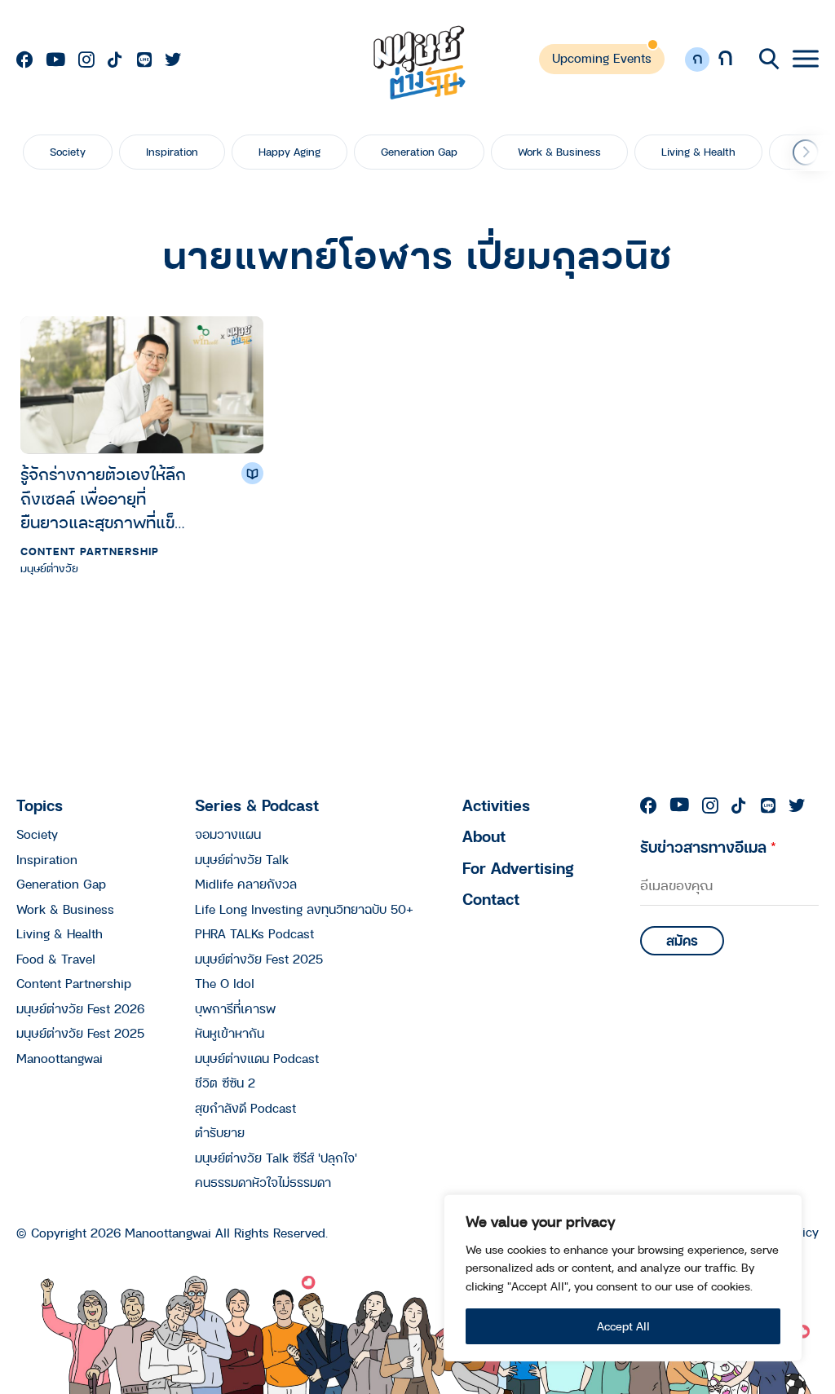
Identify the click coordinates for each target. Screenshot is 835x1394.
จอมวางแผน (228, 834)
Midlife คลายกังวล (246, 884)
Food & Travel (55, 959)
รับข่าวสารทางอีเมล (708, 847)
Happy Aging (289, 151)
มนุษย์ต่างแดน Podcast (257, 1058)
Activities (496, 805)
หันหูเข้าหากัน (229, 1033)
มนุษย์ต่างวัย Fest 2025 (80, 1033)
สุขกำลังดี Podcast (245, 1108)
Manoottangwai (59, 1058)
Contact (490, 899)
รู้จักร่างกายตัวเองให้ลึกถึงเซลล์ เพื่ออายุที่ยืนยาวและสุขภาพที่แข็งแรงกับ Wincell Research (103, 498)
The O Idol (224, 983)
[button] (806, 152)
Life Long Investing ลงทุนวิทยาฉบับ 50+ (304, 909)
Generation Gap (419, 151)
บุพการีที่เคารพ (235, 1008)
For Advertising (518, 868)
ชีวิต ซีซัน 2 (225, 1083)
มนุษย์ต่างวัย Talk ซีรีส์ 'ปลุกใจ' (276, 1158)
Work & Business (559, 151)
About (484, 836)
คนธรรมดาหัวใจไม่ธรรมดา (263, 1182)
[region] (623, 1277)
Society (68, 151)
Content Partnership (89, 551)
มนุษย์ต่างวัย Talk (242, 859)
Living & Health (698, 151)
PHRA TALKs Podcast (254, 933)
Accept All (623, 1325)
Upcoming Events (602, 58)
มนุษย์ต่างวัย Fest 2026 (80, 1008)
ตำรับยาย (220, 1132)
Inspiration (172, 151)
